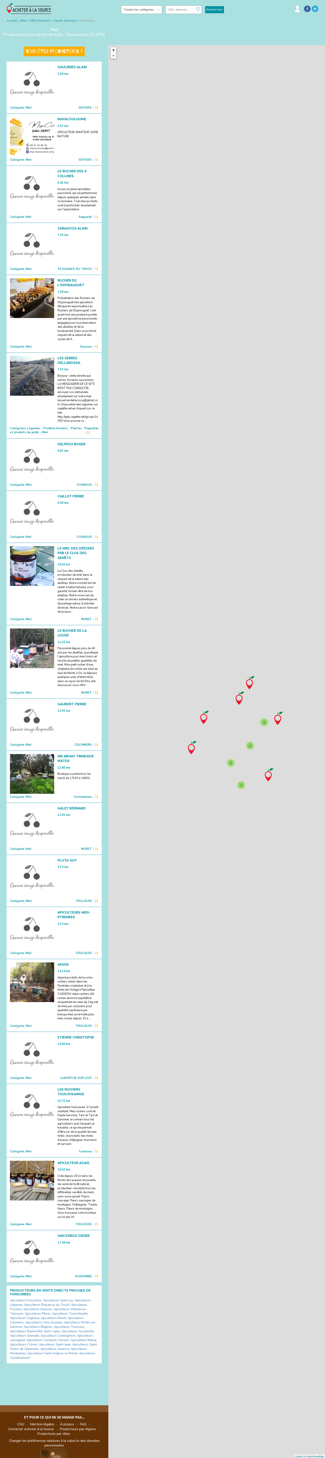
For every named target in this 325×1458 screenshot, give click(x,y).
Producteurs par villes (53, 1434)
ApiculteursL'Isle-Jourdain (43, 1322)
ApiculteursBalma (83, 1340)
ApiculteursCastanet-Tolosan (48, 1340)
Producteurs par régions (78, 1429)
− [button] (113, 55)
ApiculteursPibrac (37, 1313)
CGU (20, 1424)
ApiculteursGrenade (24, 1336)
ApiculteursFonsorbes (26, 1300)
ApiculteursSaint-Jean (55, 1344)
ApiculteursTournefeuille (70, 1313)
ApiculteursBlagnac (38, 1327)
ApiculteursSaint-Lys (58, 1300)
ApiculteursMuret (53, 1318)
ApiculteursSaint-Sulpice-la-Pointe (52, 1353)
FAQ (83, 1424)
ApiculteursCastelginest (58, 1336)
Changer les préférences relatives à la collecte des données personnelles (54, 1443)
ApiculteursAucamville (77, 1331)
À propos (67, 1424)
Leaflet (298, 1456)
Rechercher (214, 10)
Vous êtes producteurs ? (54, 51)
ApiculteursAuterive (54, 1349)
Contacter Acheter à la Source (31, 1429)
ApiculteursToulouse (69, 1327)
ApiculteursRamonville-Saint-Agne (35, 1331)
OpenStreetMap (315, 1456)
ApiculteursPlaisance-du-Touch (46, 1305)
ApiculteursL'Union (23, 1344)
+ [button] (113, 50)
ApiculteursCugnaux (24, 1318)
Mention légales (42, 1424)
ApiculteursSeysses (37, 1309)
